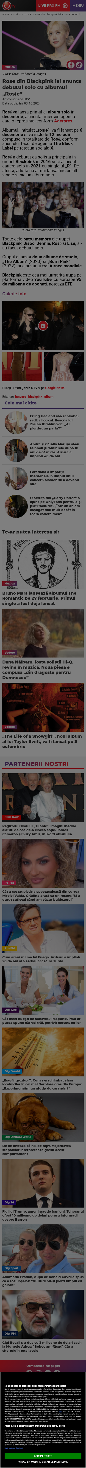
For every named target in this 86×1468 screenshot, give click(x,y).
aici (60, 1411)
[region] (43, 1420)
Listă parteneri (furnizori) (14, 1448)
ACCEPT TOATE (43, 1456)
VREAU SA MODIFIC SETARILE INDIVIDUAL (43, 1461)
